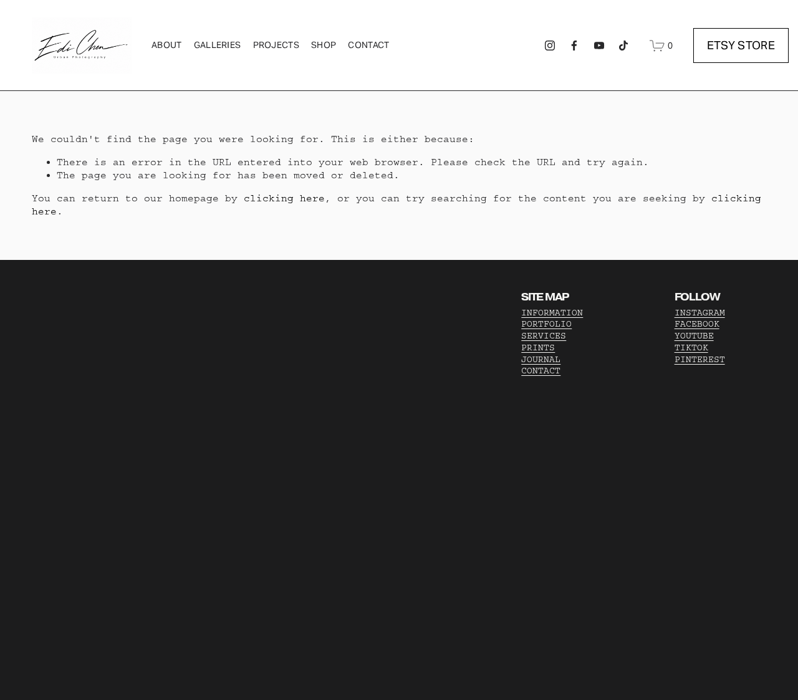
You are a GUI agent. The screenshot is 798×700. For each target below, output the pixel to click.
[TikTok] (623, 45)
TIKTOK (691, 348)
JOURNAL (540, 360)
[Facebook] (574, 45)
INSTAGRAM (700, 313)
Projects (276, 44)
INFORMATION (552, 313)
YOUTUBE (694, 336)
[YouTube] (599, 45)
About (166, 44)
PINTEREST (700, 360)
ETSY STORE (741, 45)
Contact (368, 44)
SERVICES (543, 336)
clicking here (284, 198)
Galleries (217, 44)
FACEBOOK (697, 324)
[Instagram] (550, 45)
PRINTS (538, 348)
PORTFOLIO (546, 324)
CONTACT (540, 371)
